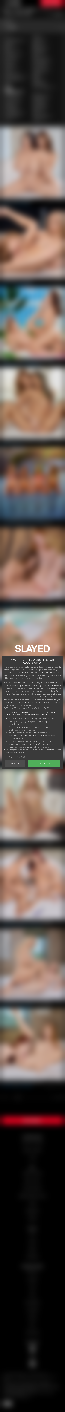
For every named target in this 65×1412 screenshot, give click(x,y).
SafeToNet (36, 708)
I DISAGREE (15, 763)
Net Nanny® (23, 708)
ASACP (46, 708)
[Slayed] (32, 650)
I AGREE (42, 763)
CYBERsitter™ (10, 708)
